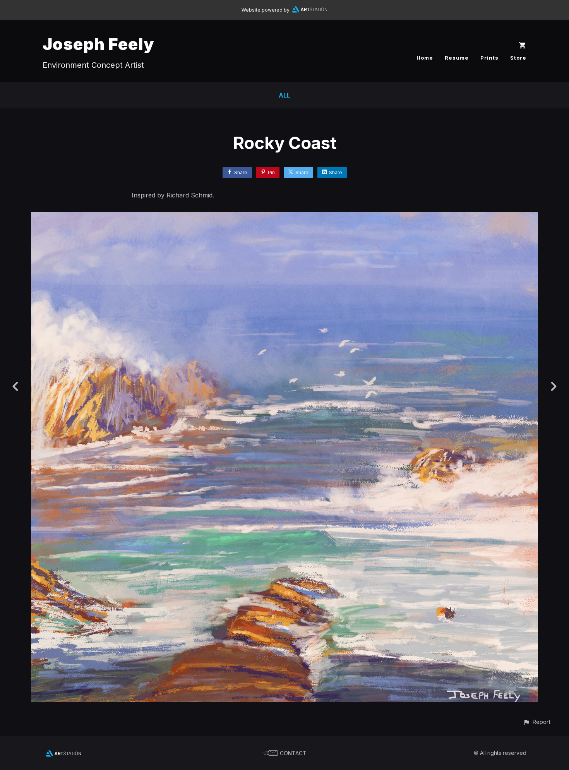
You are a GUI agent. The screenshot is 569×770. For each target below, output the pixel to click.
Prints (489, 58)
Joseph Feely (98, 44)
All (284, 95)
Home (424, 58)
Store (518, 58)
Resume (457, 58)
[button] (537, 722)
